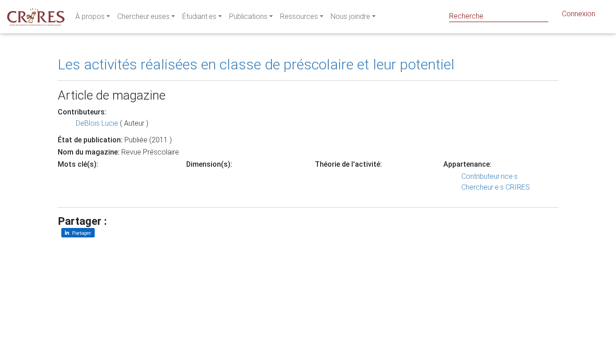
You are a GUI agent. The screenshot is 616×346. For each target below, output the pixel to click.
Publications (248, 16)
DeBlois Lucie (97, 123)
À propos (90, 16)
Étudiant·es (199, 16)
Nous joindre (350, 16)
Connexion (578, 13)
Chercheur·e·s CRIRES (495, 187)
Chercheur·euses (143, 16)
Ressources (299, 16)
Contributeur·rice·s (489, 176)
